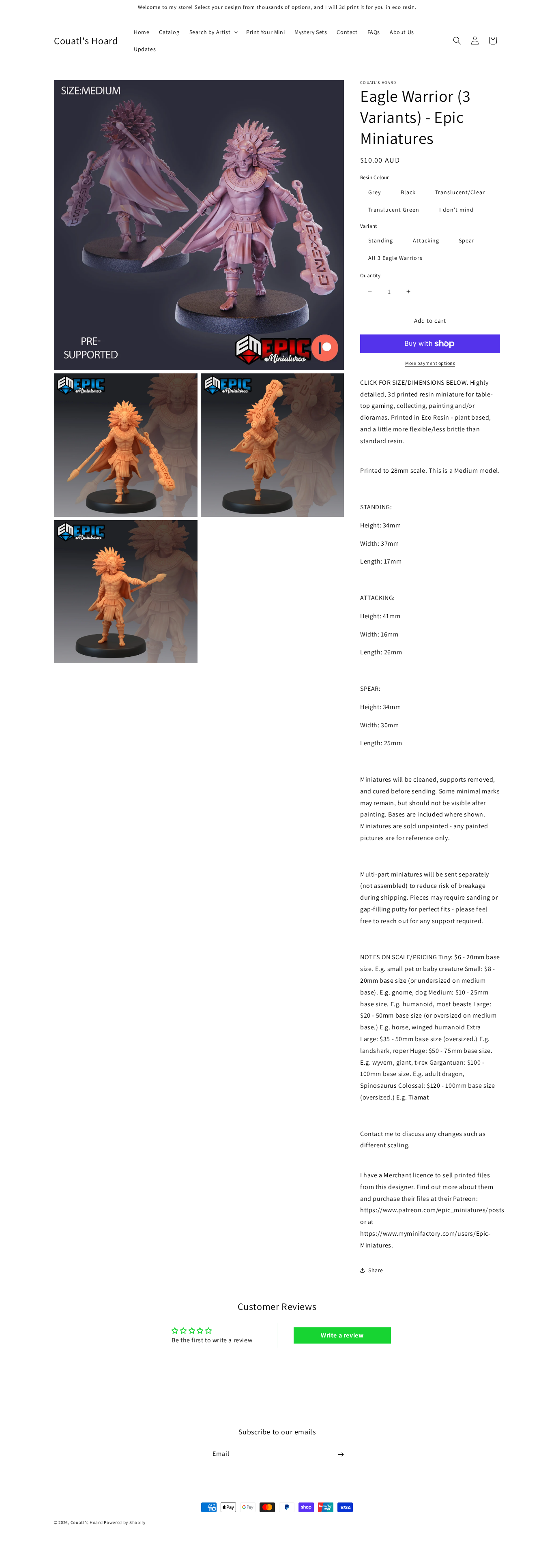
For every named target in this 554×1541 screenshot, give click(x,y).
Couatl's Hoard (87, 1522)
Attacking (426, 240)
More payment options (430, 363)
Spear (467, 240)
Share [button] (375, 1270)
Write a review (342, 1335)
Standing (380, 240)
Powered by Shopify (125, 1522)
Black (408, 192)
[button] (213, 32)
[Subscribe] (341, 1454)
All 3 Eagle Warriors (395, 257)
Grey (374, 192)
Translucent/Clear (460, 192)
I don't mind (456, 209)
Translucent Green (393, 209)
